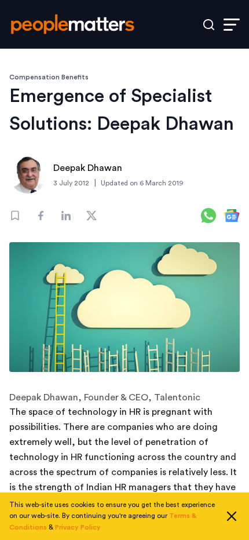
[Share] (40, 215)
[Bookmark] (15, 215)
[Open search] (208, 24)
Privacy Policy (78, 527)
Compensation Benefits (49, 77)
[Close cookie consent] (232, 516)
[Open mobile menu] (232, 25)
